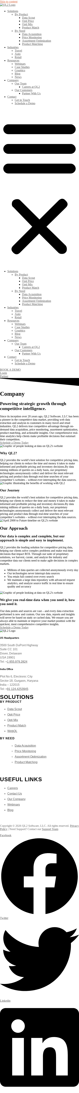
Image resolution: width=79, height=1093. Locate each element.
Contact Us (14, 793)
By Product (21, 14)
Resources (13, 60)
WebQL (12, 731)
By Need (20, 30)
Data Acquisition (32, 34)
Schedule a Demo (25, 103)
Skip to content (8, 1)
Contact (11, 96)
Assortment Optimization (36, 40)
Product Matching (32, 44)
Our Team (20, 83)
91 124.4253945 (17, 688)
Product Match (30, 27)
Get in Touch (22, 100)
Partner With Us (31, 93)
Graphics (20, 70)
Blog (17, 73)
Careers (12, 788)
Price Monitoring (32, 37)
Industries (13, 47)
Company (13, 80)
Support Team (50, 829)
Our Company (16, 799)
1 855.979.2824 (17, 661)
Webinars (20, 63)
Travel (18, 50)
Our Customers (23, 90)
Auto (18, 53)
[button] (39, 187)
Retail (18, 57)
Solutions (12, 11)
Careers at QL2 (31, 86)
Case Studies (22, 67)
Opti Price (28, 21)
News (18, 76)
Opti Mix (27, 24)
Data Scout (28, 17)
